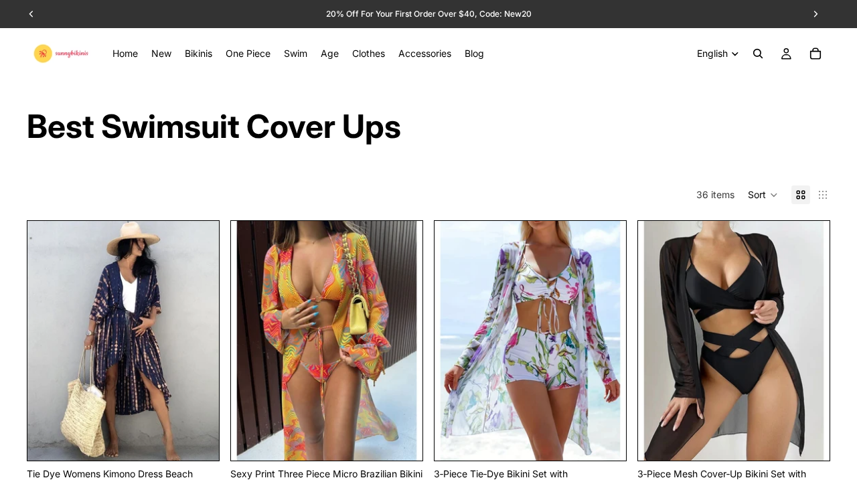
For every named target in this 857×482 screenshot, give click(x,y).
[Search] (758, 53)
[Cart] (815, 53)
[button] (763, 195)
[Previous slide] (47, 340)
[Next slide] (199, 340)
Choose (209, 439)
